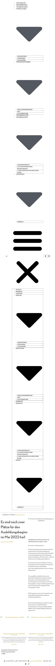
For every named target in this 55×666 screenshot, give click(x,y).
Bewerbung (21, 5)
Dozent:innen (21, 58)
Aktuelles (21, 3)
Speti (19, 111)
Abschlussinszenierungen (25, 109)
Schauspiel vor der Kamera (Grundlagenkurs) (25, 167)
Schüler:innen (22, 60)
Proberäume (22, 115)
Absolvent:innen (22, 56)
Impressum (20, 221)
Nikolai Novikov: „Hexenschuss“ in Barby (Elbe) (41, 633)
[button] (27, 256)
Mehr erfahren (14, 644)
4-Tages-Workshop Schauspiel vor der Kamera (28, 171)
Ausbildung (22, 7)
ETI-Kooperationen (23, 113)
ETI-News (11, 514)
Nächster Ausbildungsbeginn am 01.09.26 (14, 633)
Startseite (5, 514)
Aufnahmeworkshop (23, 164)
